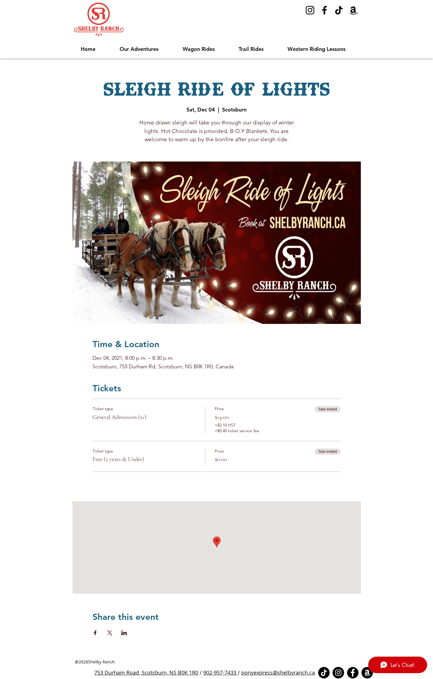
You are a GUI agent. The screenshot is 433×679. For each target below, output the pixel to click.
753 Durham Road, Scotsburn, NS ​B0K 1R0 (146, 672)
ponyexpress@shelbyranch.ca (278, 672)
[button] (146, 49)
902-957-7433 (220, 672)
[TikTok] (339, 10)
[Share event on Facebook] (95, 632)
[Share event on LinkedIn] (124, 632)
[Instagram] (310, 10)
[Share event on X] (110, 632)
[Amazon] (353, 10)
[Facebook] (324, 10)
